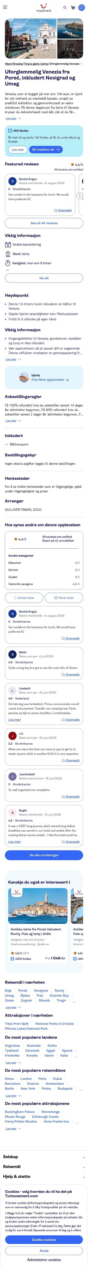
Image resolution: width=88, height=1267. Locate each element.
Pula (40, 995)
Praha (46, 1088)
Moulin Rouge (15, 1117)
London (26, 1079)
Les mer (11, 118)
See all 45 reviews (44, 223)
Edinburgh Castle (45, 1117)
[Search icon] (65, 7)
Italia (64, 1055)
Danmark (32, 1050)
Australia (34, 1046)
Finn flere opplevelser (48, 380)
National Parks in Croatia (54, 1024)
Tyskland (12, 1050)
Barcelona (12, 1084)
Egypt (50, 1050)
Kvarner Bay (59, 995)
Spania (67, 1050)
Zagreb (26, 1000)
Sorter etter (26, 597)
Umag (9, 995)
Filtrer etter (66, 597)
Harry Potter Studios (21, 1121)
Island (49, 1055)
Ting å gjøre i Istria (36, 63)
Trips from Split (17, 1024)
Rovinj (59, 990)
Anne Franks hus (56, 1121)
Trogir (61, 1000)
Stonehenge (51, 1112)
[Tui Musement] (44, 7)
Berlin (9, 1088)
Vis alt (44, 278)
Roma (9, 1079)
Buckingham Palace (20, 1112)
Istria (36, 375)
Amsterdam (55, 1084)
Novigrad (41, 990)
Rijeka (25, 995)
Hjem (8, 63)
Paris (42, 1079)
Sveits (52, 1046)
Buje (8, 990)
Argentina (12, 1046)
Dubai (57, 1079)
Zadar (9, 1000)
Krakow (33, 1084)
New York (28, 1088)
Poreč (22, 990)
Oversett (65, 210)
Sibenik (44, 1000)
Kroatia (18, 63)
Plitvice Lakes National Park (26, 1028)
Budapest (65, 1088)
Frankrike (12, 1055)
